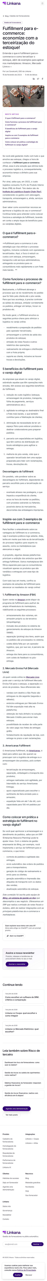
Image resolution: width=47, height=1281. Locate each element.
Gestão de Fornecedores (19, 16)
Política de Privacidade (26, 1270)
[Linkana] (11, 3)
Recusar (29, 1275)
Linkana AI (7, 1167)
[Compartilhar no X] (38, 79)
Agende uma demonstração (17, 1109)
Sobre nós (7, 1206)
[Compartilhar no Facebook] (42, 79)
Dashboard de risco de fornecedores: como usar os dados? (22, 1063)
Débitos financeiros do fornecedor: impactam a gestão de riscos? (23, 1084)
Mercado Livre (32, 677)
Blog (7, 16)
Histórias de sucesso (11, 1178)
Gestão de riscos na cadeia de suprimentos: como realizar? (22, 1074)
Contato (6, 1219)
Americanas (34, 750)
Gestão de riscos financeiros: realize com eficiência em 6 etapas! (21, 1094)
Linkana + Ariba (31, 1143)
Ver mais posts (12, 1115)
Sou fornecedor (31, 1195)
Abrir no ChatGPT (17, 936)
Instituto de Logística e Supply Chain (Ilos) (22, 191)
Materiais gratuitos (32, 1182)
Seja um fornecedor (10, 1182)
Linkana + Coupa (32, 1139)
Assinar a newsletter (17, 964)
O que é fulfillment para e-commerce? (20, 118)
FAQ (27, 1191)
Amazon (21, 599)
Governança (7, 1211)
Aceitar (18, 1275)
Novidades (29, 1187)
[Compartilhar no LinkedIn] (34, 79)
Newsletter (7, 1215)
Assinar (36, 1244)
